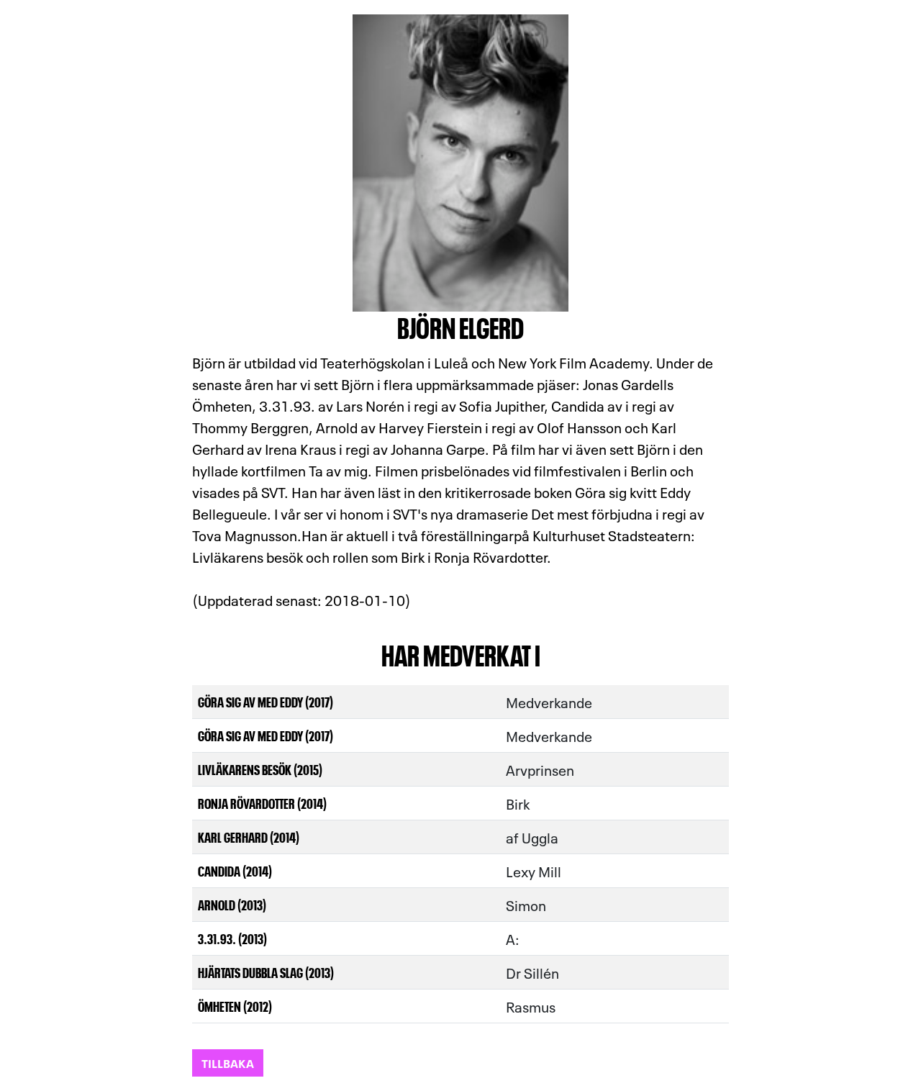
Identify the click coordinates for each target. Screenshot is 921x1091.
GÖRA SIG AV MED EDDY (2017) (265, 701)
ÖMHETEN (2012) (235, 1006)
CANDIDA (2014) (235, 870)
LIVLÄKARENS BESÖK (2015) (260, 769)
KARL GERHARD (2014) (248, 837)
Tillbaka (227, 1062)
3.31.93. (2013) (232, 938)
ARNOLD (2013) (232, 904)
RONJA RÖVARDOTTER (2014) (262, 803)
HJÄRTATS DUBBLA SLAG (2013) (266, 972)
